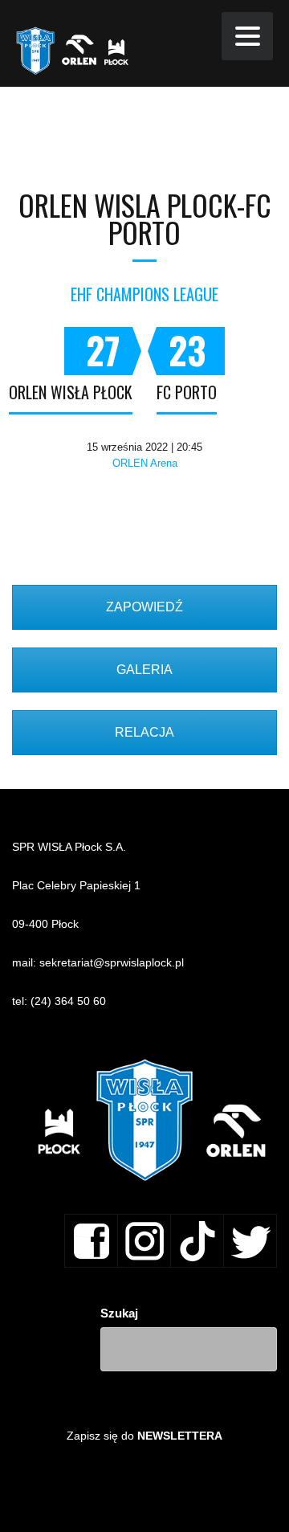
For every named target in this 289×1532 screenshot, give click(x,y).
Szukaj (119, 1313)
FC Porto (187, 392)
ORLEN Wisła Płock (70, 392)
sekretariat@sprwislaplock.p (110, 962)
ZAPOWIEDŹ (144, 607)
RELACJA (144, 732)
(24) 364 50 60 (68, 1001)
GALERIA (144, 669)
